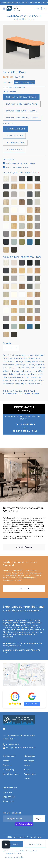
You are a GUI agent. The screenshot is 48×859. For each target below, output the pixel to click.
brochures (7, 765)
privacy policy (8, 769)
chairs (27, 765)
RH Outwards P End (15, 128)
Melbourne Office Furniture (23, 837)
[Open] (6, 844)
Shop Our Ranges (24, 547)
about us (6, 761)
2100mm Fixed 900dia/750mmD (21, 97)
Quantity (7, 343)
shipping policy (9, 797)
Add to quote (35, 844)
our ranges (29, 761)
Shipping (6, 87)
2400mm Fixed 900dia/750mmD (21, 110)
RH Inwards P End (14, 135)
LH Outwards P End (15, 142)
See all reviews (32, 704)
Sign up (39, 819)
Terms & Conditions (11, 774)
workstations (30, 774)
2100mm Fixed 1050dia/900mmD (22, 104)
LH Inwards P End (14, 149)
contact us (7, 792)
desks (26, 769)
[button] (4, 8)
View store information (14, 857)
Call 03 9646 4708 (25, 424)
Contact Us (24, 588)
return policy (8, 801)
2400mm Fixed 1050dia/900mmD (22, 117)
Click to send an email (25, 431)
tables (27, 778)
